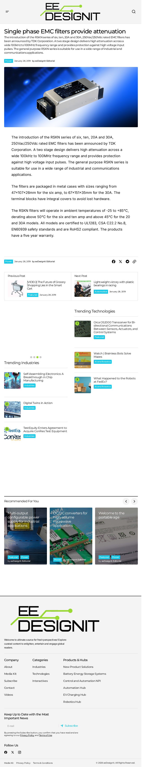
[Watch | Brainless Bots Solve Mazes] (82, 360)
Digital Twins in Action (38, 403)
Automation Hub (74, 687)
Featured (32, 295)
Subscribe (10, 681)
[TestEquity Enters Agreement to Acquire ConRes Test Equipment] (12, 434)
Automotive (101, 291)
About (8, 667)
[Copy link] (134, 261)
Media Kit (10, 673)
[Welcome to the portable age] (116, 536)
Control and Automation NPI (82, 681)
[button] (7, 12)
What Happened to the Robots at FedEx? (114, 380)
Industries (29, 385)
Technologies (40, 673)
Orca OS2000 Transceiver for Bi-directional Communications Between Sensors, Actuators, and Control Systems (116, 327)
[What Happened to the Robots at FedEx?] (82, 385)
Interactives (40, 681)
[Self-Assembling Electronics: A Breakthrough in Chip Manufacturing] (12, 380)
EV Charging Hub (74, 694)
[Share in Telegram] (127, 261)
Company (11, 660)
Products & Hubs (75, 660)
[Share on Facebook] (113, 261)
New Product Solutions (78, 667)
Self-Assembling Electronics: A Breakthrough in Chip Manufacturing (43, 377)
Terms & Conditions (43, 763)
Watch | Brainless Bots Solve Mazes (112, 355)
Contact (9, 687)
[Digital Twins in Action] (12, 409)
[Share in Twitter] (120, 261)
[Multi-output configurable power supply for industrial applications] (25, 536)
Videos (8, 694)
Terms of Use (45, 735)
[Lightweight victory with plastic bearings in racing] (104, 286)
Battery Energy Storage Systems (84, 673)
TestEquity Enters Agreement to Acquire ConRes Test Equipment (45, 429)
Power (8, 61)
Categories (40, 660)
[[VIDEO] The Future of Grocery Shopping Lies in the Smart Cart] (37, 286)
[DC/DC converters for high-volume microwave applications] (71, 536)
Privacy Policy (27, 735)
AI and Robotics (103, 361)
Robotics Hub (72, 701)
